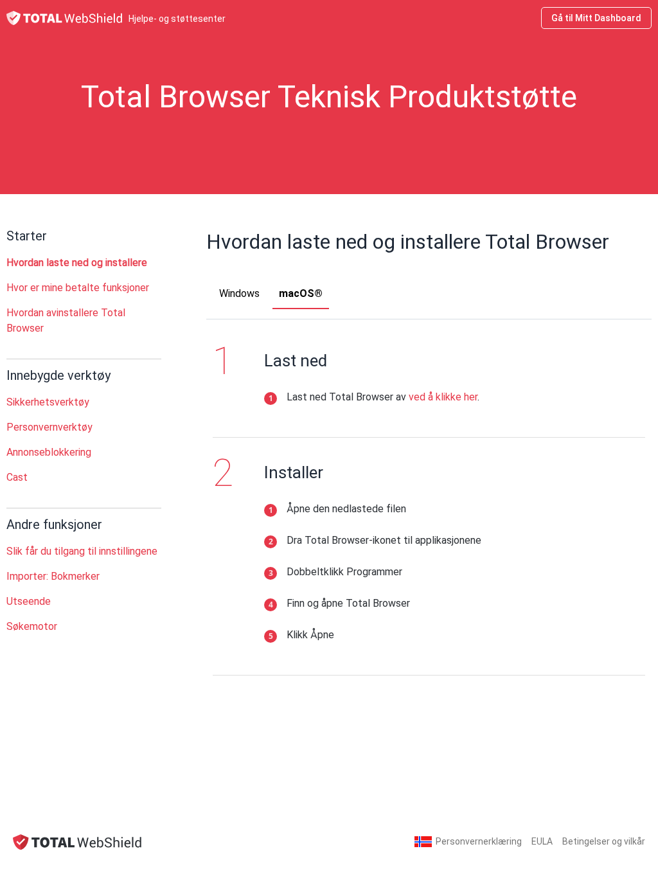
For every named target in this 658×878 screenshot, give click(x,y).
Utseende (28, 601)
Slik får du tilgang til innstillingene (81, 551)
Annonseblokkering (48, 452)
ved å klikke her (443, 397)
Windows (239, 293)
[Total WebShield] (77, 842)
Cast (17, 477)
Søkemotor (31, 626)
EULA (542, 841)
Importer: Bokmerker (53, 576)
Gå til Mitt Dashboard (596, 18)
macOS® (301, 293)
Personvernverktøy (49, 427)
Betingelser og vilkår (603, 841)
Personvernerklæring (479, 841)
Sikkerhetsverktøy (47, 402)
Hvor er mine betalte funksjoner (77, 288)
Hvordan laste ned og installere (76, 262)
